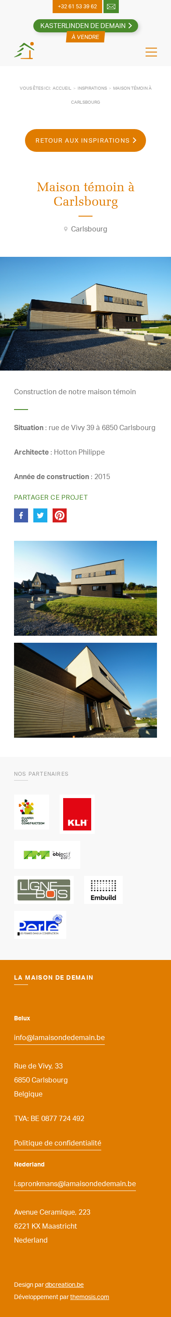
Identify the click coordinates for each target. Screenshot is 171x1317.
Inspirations (92, 88)
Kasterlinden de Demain (83, 25)
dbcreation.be (64, 1284)
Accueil (62, 88)
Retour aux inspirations (83, 140)
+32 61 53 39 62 (77, 6)
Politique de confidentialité (57, 1142)
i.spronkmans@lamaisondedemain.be (75, 1183)
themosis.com (89, 1296)
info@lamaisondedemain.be (59, 1037)
